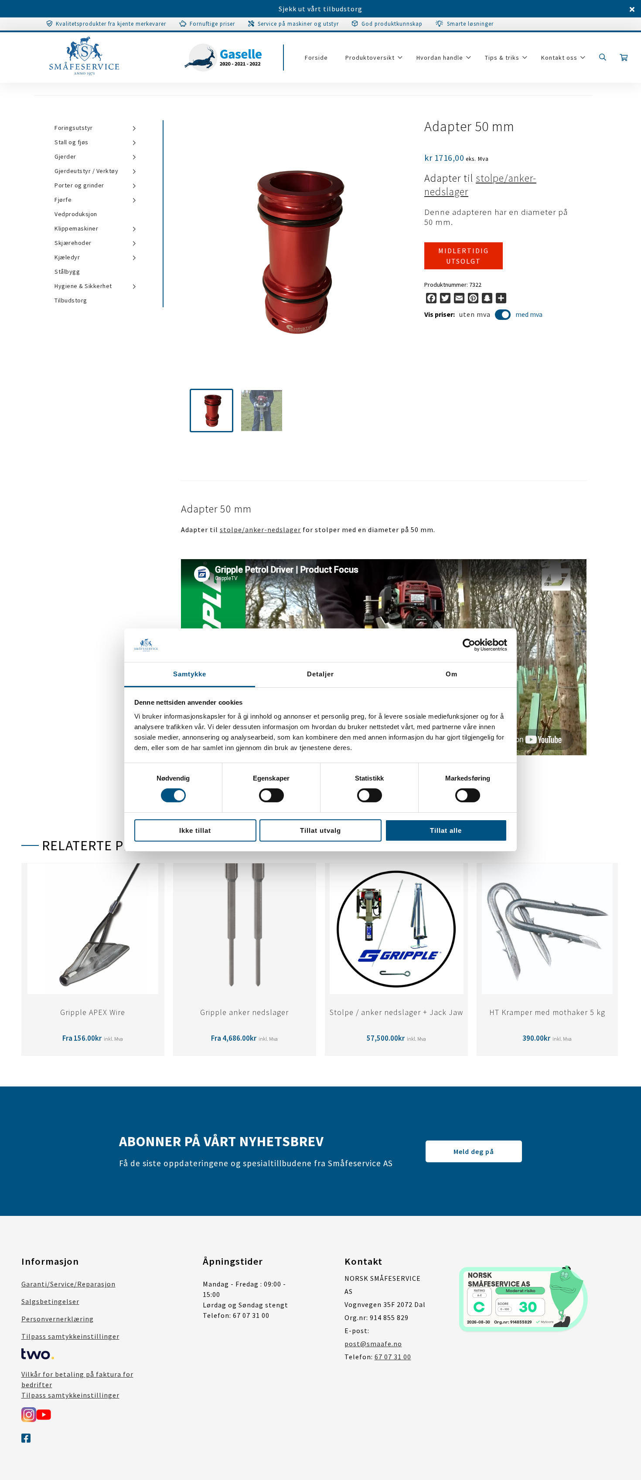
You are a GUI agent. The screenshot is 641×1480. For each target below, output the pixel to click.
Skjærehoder (73, 243)
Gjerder (65, 156)
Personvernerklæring (57, 1318)
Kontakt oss (559, 57)
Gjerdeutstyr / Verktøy (86, 171)
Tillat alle (446, 830)
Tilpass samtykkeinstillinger (70, 1336)
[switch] (271, 795)
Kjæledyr (67, 257)
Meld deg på (473, 1151)
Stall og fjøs (72, 142)
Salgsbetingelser (50, 1301)
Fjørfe (63, 200)
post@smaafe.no (373, 1343)
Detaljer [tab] (320, 674)
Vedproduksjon (76, 214)
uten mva (475, 314)
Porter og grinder (79, 185)
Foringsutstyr (74, 128)
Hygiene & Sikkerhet (83, 286)
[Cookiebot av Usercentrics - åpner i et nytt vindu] (469, 645)
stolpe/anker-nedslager (260, 529)
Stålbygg (67, 271)
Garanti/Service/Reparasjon (68, 1284)
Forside (316, 57)
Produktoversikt (370, 57)
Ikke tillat (195, 830)
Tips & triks (502, 57)
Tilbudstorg (71, 300)
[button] (211, 410)
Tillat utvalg (320, 830)
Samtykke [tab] (189, 674)
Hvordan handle (439, 57)
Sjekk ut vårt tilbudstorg (320, 8)
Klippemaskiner (76, 228)
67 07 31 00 (393, 1356)
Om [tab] (451, 674)
